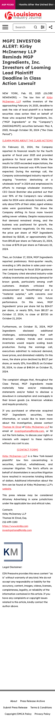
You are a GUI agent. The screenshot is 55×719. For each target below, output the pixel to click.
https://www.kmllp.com (15, 526)
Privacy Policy (42, 713)
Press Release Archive (32, 701)
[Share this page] (51, 27)
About (13, 701)
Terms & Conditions (41, 707)
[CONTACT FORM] (27, 449)
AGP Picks (8, 4)
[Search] (35, 27)
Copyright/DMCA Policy (18, 713)
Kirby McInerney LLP (37, 426)
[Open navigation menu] (5, 27)
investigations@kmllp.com (29, 431)
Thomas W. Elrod (11, 426)
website (6, 488)
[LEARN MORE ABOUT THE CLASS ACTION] (27, 140)
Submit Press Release (15, 707)
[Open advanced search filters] (42, 27)
